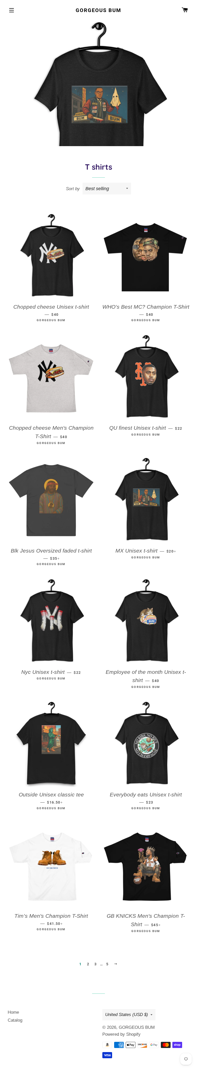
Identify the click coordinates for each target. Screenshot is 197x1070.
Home (13, 1012)
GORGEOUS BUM (98, 10)
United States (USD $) (126, 1014)
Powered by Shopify (121, 1034)
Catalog (15, 1020)
